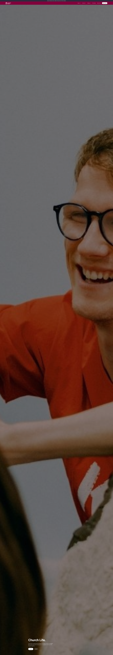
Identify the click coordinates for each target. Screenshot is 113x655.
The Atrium (94, 3)
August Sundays (49, 0)
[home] (8, 3)
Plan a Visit (104, 3)
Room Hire (99, 3)
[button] (79, 3)
